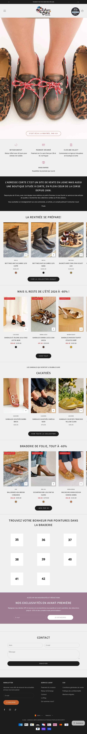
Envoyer (43, 663)
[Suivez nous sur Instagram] (10, 710)
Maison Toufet (71, 334)
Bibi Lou (43, 489)
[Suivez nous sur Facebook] (4, 710)
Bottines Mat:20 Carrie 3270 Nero (43, 264)
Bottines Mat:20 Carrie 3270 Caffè (16, 264)
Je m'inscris (60, 617)
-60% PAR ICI (43, 508)
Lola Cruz (16, 334)
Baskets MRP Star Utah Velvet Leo (71, 264)
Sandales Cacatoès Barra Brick (16, 420)
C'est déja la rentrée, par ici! (43, 133)
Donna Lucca (43, 334)
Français (48, 715)
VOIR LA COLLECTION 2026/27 (43, 279)
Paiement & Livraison (48, 687)
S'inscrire (11, 702)
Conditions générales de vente (73, 687)
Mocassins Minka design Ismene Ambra (71, 493)
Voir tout (43, 356)
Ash (16, 489)
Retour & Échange (47, 691)
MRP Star (71, 260)
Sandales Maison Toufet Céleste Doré (71, 339)
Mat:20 (16, 260)
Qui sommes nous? (47, 701)
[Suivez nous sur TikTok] (15, 710)
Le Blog (43, 698)
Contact (44, 694)
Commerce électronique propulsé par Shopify (51, 720)
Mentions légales (68, 694)
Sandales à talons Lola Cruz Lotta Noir (15, 339)
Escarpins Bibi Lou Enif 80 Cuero (43, 493)
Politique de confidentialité (71, 691)
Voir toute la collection (43, 434)
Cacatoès (15, 416)
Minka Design (71, 489)
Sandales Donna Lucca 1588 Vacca (43, 339)
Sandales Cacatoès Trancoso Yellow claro (71, 420)
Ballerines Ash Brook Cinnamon (16, 493)
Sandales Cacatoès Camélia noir (43, 420)
